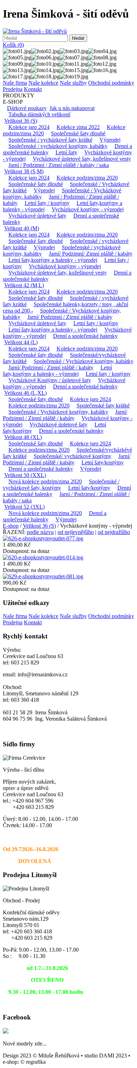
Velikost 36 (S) (20, 121)
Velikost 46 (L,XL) (25, 393)
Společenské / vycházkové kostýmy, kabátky (57, 146)
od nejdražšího (114, 532)
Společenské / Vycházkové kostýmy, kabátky (83, 361)
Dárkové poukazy (27, 108)
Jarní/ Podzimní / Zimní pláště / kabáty (69, 317)
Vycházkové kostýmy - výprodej (88, 209)
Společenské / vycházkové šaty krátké (50, 140)
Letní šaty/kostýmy (102, 462)
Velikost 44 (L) (21, 342)
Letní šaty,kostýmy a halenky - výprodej (52, 260)
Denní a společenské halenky (85, 336)
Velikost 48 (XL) (23, 437)
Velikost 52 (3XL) (24, 507)
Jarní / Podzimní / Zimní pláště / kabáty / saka (58, 165)
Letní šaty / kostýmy (47, 203)
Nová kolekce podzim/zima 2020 (45, 481)
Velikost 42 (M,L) (24, 285)
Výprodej (109, 140)
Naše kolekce (43, 83)
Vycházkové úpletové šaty (37, 216)
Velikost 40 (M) (21, 228)
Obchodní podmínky (111, 83)
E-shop (11, 526)
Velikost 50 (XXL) (25, 475)
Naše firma (15, 83)
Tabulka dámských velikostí (39, 114)
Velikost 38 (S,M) (24, 171)
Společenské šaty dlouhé (78, 133)
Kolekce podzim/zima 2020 (87, 178)
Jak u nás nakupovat (72, 108)
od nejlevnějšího (76, 532)
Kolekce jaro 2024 (29, 127)
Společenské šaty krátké (103, 405)
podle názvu (40, 532)
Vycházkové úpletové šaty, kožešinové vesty (82, 159)
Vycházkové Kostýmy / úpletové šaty (49, 380)
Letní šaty (66, 152)
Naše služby (73, 83)
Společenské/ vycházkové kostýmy (72, 456)
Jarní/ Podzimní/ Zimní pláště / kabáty (90, 254)
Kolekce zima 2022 (78, 127)
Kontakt (33, 89)
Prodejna (12, 89)
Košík (13, 45)
